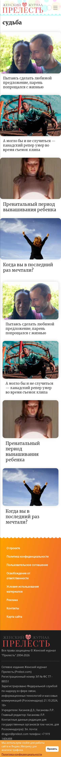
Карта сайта (14, 616)
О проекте (13, 548)
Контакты (13, 608)
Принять (52, 748)
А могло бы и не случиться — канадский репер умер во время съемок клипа (29, 145)
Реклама (12, 600)
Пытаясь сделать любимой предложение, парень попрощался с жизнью (27, 82)
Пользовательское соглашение (27, 565)
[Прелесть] (23, 3)
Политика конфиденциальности (28, 556)
